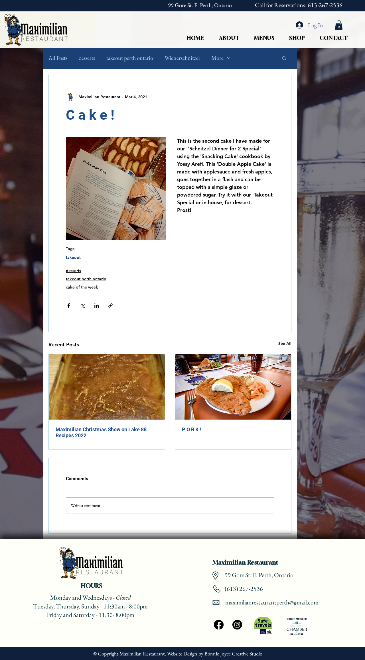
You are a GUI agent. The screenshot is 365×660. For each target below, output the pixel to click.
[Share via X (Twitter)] (82, 305)
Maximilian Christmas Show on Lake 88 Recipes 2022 (101, 432)
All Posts (57, 58)
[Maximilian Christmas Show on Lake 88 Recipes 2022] (107, 387)
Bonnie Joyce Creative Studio (233, 653)
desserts (87, 58)
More (217, 58)
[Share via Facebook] (68, 305)
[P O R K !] (233, 387)
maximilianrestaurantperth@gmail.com (272, 602)
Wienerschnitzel (182, 58)
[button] (339, 25)
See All (284, 343)
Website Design (182, 653)
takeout (73, 257)
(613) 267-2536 (243, 589)
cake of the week (82, 287)
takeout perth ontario (129, 58)
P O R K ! (191, 429)
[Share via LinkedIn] (96, 305)
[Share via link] (110, 305)
